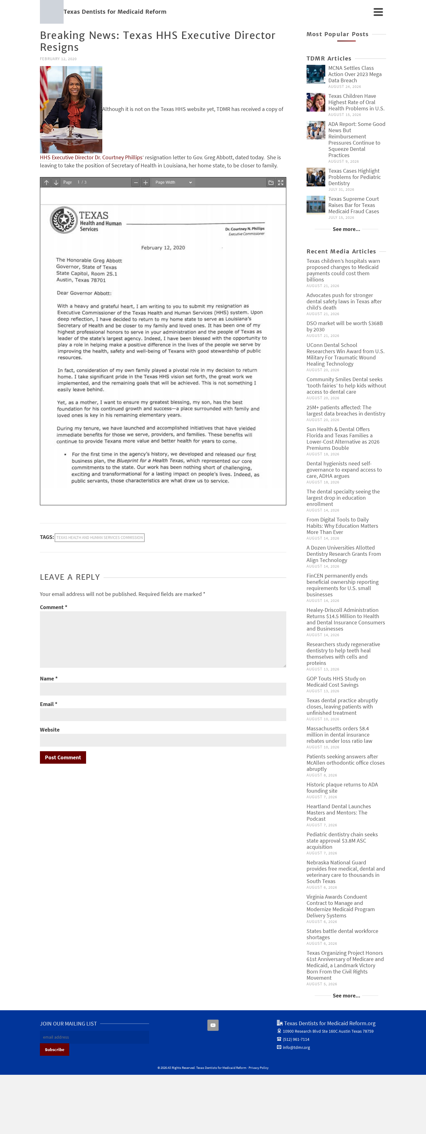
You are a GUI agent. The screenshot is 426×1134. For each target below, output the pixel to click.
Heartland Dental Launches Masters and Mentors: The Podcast (339, 812)
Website (50, 729)
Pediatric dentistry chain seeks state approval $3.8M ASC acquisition (342, 840)
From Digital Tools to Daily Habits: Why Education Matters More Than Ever (342, 526)
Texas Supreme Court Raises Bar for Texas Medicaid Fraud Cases (353, 205)
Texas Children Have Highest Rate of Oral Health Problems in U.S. (356, 102)
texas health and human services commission (99, 537)
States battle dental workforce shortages (342, 934)
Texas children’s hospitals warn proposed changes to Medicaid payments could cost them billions (343, 270)
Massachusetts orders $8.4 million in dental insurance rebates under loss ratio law (339, 734)
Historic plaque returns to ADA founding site (342, 787)
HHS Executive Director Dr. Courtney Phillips (91, 157)
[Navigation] (378, 12)
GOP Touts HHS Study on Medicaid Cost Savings (336, 681)
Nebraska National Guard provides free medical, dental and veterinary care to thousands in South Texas (346, 872)
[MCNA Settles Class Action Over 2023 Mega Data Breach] (316, 74)
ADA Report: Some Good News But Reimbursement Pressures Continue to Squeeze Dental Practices (356, 139)
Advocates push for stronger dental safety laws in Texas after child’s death (344, 301)
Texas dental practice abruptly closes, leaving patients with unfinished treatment (342, 706)
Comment (53, 607)
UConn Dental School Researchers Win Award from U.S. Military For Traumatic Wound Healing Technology (346, 354)
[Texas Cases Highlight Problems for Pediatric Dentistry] (316, 177)
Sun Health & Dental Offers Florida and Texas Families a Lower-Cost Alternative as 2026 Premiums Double (343, 438)
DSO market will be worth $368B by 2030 (345, 326)
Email (48, 704)
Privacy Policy (259, 1067)
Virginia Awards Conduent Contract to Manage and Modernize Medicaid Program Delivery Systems (341, 906)
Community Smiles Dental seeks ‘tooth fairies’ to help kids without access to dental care (346, 385)
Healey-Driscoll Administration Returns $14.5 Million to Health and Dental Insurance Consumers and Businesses (346, 619)
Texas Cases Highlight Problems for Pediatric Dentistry (354, 177)
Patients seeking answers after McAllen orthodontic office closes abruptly (346, 762)
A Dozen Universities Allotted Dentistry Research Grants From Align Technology (344, 554)
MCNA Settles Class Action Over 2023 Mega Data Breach (355, 74)
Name (49, 678)
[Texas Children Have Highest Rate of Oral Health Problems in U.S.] (316, 102)
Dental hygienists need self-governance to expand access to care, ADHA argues (344, 469)
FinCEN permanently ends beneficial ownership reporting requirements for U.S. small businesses (343, 585)
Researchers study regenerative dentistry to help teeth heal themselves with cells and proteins (343, 653)
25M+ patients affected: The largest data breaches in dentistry (346, 410)
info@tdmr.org (296, 1047)
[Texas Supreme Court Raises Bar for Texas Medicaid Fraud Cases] (316, 205)
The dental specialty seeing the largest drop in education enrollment (343, 497)
